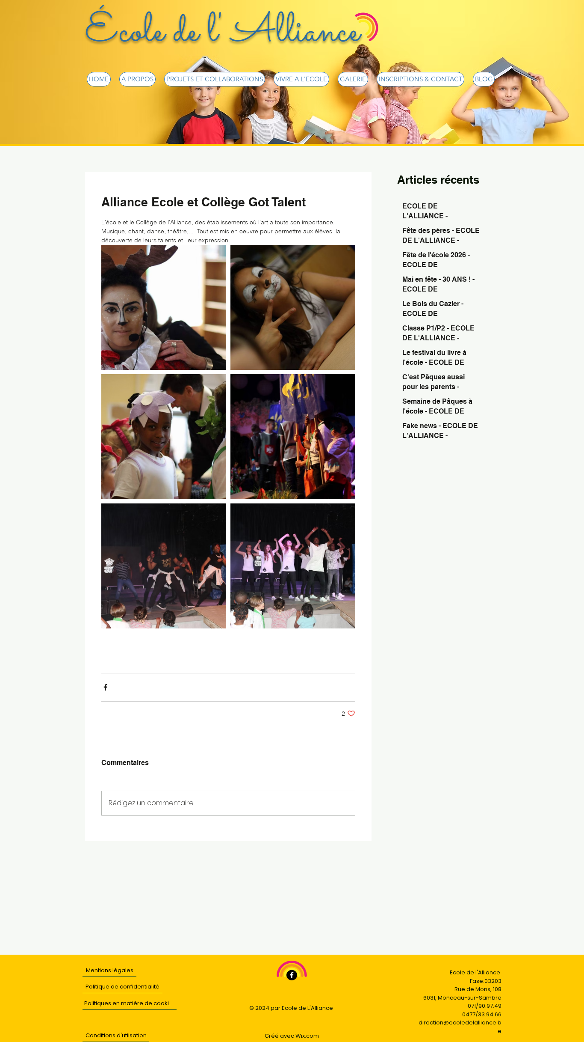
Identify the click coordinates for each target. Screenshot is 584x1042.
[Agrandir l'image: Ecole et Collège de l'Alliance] (163, 307)
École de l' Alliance (222, 33)
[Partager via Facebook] (105, 687)
